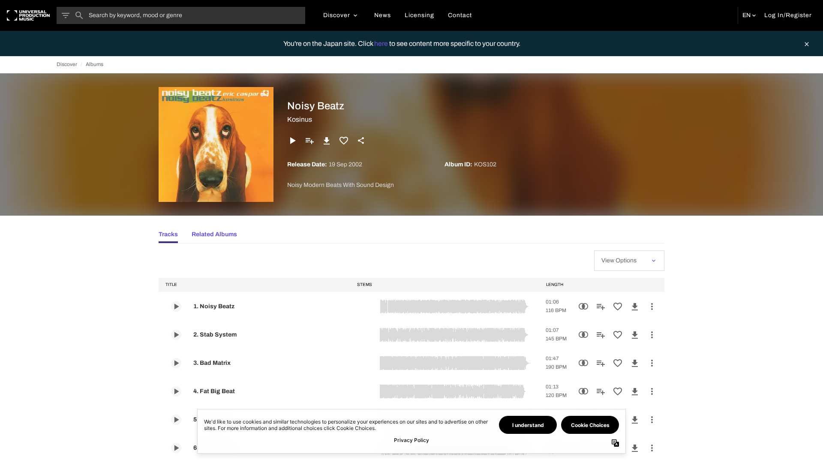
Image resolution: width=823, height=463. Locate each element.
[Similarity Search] (583, 306)
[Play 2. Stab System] (176, 335)
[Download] (326, 140)
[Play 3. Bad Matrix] (176, 363)
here (381, 43)
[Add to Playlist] (309, 140)
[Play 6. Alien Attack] (176, 448)
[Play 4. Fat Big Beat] (176, 391)
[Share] (361, 140)
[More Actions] (652, 306)
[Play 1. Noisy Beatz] (176, 306)
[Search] (79, 15)
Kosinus (299, 119)
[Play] (292, 140)
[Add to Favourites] (344, 140)
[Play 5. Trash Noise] (176, 419)
